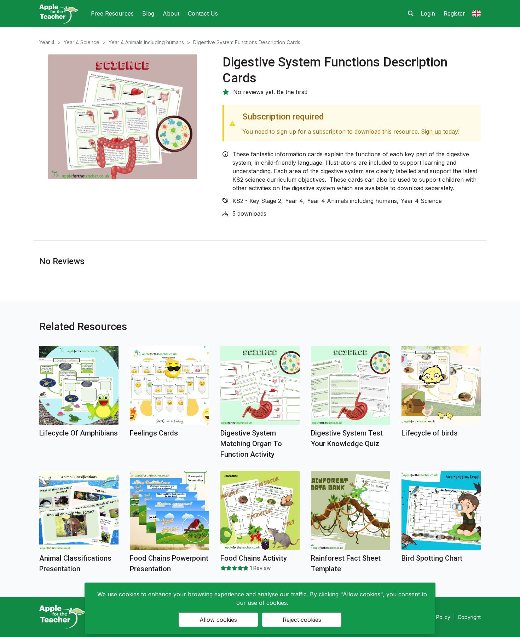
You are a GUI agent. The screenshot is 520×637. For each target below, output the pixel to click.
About (171, 13)
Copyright (469, 617)
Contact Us (203, 13)
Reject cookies (302, 619)
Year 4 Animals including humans (146, 42)
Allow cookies (218, 619)
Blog (148, 13)
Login (428, 13)
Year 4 (46, 42)
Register (454, 13)
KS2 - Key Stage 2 (256, 200)
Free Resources (112, 13)
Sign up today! (440, 131)
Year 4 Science (81, 42)
